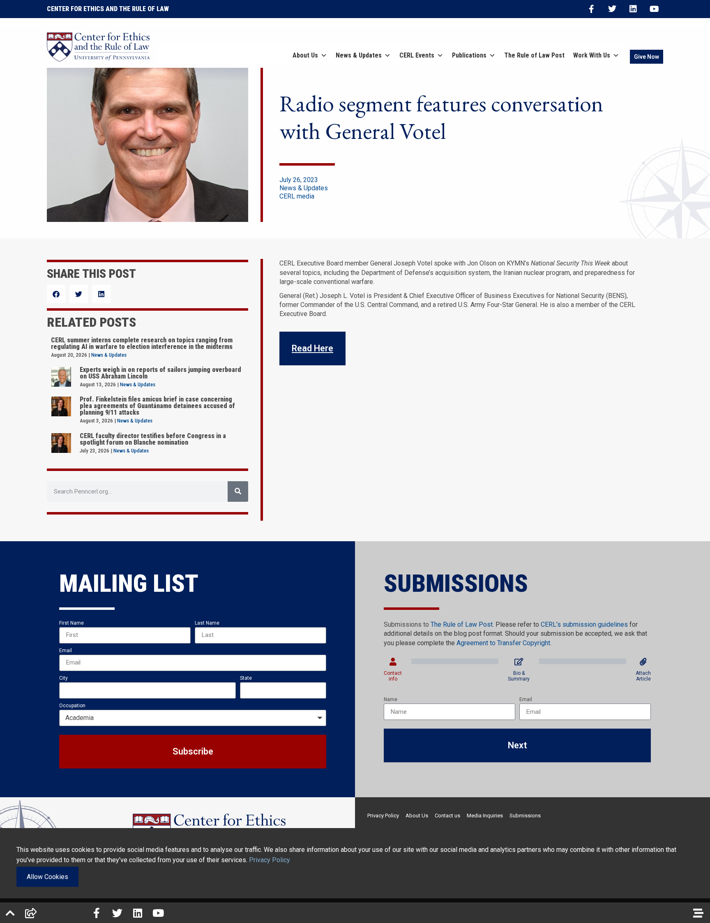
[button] (56, 294)
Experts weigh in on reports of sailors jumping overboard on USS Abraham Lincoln (160, 373)
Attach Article (643, 676)
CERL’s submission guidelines (584, 624)
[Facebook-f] (591, 9)
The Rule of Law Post (534, 55)
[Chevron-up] (10, 912)
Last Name (207, 623)
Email (65, 650)
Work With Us (591, 55)
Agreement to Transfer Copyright (503, 643)
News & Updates (359, 55)
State (246, 678)
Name (390, 699)
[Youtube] (654, 9)
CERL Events (416, 55)
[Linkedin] (633, 9)
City (63, 678)
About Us (305, 55)
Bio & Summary (519, 676)
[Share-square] (31, 912)
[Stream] (698, 912)
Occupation (72, 705)
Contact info (393, 676)
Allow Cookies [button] (47, 877)
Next (517, 745)
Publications (469, 55)
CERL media (296, 196)
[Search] (238, 491)
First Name (71, 623)
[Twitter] (612, 9)
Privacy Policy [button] (269, 860)
